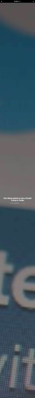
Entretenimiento (16, 203)
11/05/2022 (11, 203)
